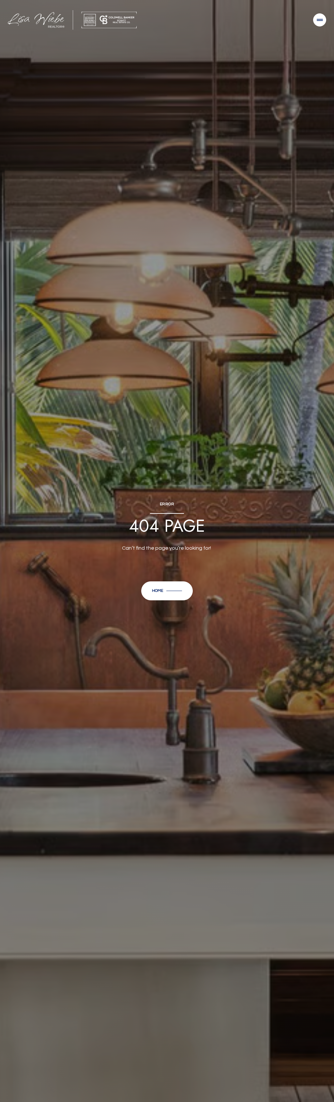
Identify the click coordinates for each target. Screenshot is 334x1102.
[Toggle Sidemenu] (319, 19)
